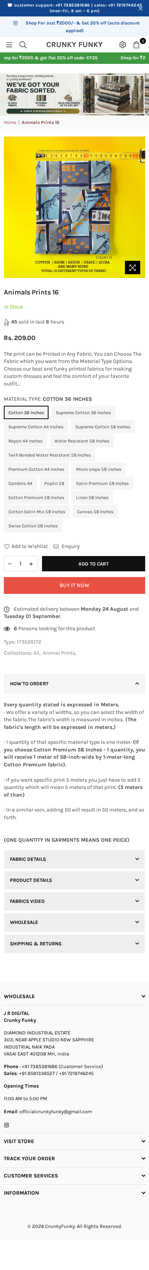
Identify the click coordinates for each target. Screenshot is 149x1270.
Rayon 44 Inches (25, 441)
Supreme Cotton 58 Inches (102, 426)
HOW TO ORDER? (29, 683)
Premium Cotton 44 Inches (36, 469)
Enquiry (70, 546)
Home (10, 122)
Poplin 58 (54, 483)
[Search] (23, 44)
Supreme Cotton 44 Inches (35, 426)
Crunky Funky (80, 45)
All (36, 653)
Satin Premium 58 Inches (102, 483)
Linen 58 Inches (92, 497)
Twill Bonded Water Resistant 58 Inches (49, 455)
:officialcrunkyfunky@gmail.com (55, 1111)
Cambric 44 (20, 483)
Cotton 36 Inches (26, 412)
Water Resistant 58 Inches (81, 441)
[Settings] (123, 44)
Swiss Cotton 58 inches (33, 525)
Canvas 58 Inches (95, 511)
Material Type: (48, 399)
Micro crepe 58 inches (98, 469)
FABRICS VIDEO (27, 901)
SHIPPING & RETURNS (36, 943)
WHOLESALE (24, 922)
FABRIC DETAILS (28, 859)
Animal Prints (59, 653)
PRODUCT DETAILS (31, 880)
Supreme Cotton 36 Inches (83, 412)
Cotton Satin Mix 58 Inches (36, 511)
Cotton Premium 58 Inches (36, 497)
